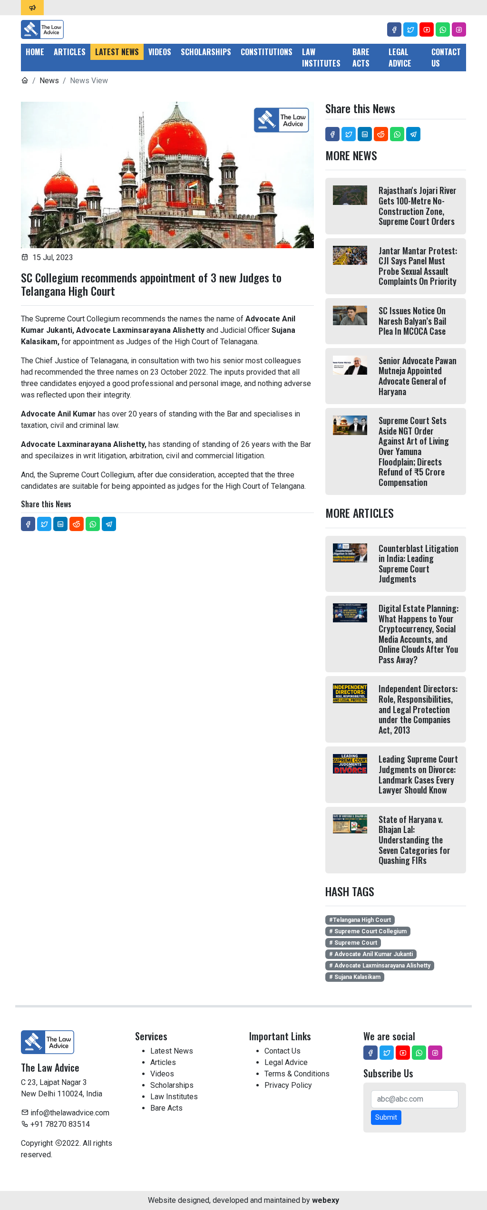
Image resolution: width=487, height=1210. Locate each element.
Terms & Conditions (297, 1073)
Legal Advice (400, 57)
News (49, 80)
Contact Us (446, 57)
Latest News (117, 52)
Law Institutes (321, 57)
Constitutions (266, 52)
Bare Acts (361, 57)
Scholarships (206, 52)
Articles (70, 52)
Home (35, 52)
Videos (159, 52)
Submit (386, 1117)
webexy (325, 1200)
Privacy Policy (288, 1085)
